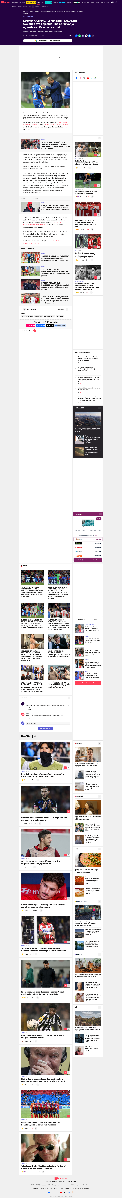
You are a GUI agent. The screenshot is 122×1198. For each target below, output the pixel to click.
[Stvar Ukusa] (88, 1185)
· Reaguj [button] (79, 168)
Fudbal (37, 11)
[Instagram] (80, 78)
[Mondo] (6, 2)
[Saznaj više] (99, 408)
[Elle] (44, 1185)
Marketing (35, 1188)
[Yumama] (80, 1185)
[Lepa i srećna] (60, 1185)
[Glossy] (54, 1185)
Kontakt (47, 1188)
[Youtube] (88, 78)
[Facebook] (77, 78)
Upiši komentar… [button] (32, 723)
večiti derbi (59, 316)
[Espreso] (38, 1185)
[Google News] (95, 78)
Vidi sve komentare (45, 728)
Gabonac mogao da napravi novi (56, 124)
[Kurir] (32, 1185)
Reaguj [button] (25, 330)
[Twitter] (84, 78)
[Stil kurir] (49, 1185)
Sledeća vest (61, 309)
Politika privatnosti (84, 1188)
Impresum (41, 1188)
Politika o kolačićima (69, 1188)
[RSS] (99, 78)
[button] (70, 35)
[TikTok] (91, 78)
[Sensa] (73, 1185)
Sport (31, 11)
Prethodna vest (31, 309)
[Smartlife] (66, 1185)
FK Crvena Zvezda (27, 316)
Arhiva (77, 1188)
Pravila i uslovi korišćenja (56, 1188)
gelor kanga (38, 316)
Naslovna (25, 11)
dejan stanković (49, 316)
